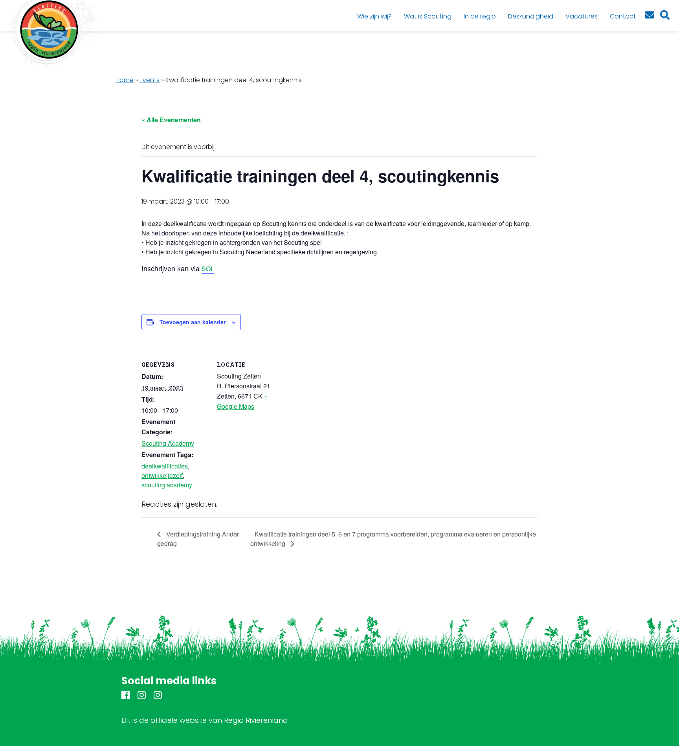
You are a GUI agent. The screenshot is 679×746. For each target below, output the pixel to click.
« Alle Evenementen (171, 119)
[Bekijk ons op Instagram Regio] (142, 696)
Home (125, 80)
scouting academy (166, 484)
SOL (208, 268)
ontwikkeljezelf (162, 475)
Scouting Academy (167, 443)
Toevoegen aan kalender (193, 322)
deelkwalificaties (164, 465)
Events (149, 80)
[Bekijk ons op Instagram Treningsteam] (158, 696)
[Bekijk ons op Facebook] (125, 696)
